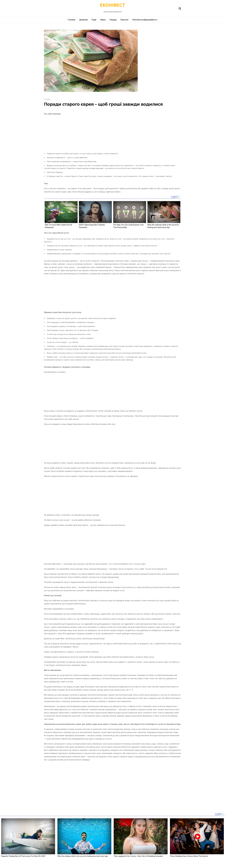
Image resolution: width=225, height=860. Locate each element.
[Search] (180, 8)
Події (94, 20)
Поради (113, 20)
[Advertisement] (112, 133)
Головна (71, 20)
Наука (103, 20)
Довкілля (83, 20)
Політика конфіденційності (144, 20)
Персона (124, 20)
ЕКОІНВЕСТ (112, 5)
